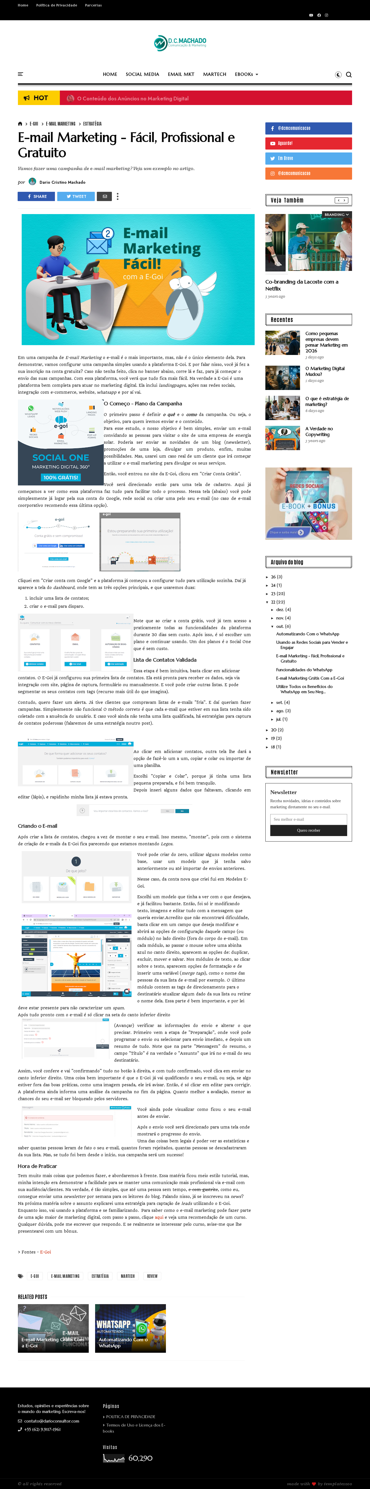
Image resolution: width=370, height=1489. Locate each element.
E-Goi (34, 123)
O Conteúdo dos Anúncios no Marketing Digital (127, 98)
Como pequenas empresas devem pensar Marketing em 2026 (327, 342)
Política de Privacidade (56, 5)
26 (274, 576)
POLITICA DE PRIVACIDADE (131, 1416)
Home (23, 5)
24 (274, 585)
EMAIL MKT (181, 74)
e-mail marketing (60, 123)
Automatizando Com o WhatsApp (307, 633)
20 (274, 729)
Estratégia (92, 123)
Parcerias (93, 5)
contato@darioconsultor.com (51, 1421)
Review (152, 1275)
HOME (110, 74)
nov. (280, 618)
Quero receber (308, 830)
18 (273, 747)
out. (280, 626)
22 (273, 602)
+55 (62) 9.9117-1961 (42, 1429)
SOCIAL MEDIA (142, 74)
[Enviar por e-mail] (104, 196)
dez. (280, 609)
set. (280, 702)
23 (274, 593)
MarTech (128, 1275)
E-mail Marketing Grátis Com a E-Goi (310, 678)
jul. (279, 719)
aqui (160, 1217)
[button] (338, 74)
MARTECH (214, 74)
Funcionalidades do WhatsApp (304, 669)
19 (273, 738)
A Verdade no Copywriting (319, 431)
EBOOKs (244, 74)
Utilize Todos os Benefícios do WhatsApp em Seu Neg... (304, 689)
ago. (280, 710)
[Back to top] (355, 1475)
